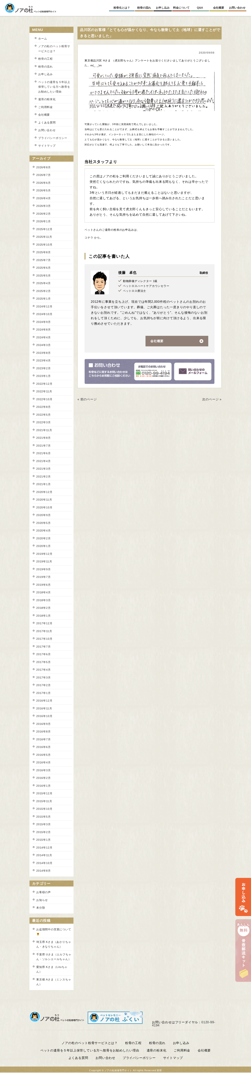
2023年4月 (43, 360)
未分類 (40, 907)
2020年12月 (44, 492)
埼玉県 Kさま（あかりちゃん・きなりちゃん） (53, 944)
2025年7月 (43, 260)
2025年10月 (44, 244)
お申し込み (45, 74)
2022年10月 (44, 399)
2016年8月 (43, 731)
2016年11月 (44, 708)
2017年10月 (44, 638)
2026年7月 (43, 175)
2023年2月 (43, 368)
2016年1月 (43, 785)
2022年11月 (44, 391)
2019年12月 (44, 553)
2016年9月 (43, 723)
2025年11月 (44, 236)
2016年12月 (44, 700)
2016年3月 (43, 770)
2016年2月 (43, 777)
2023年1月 (43, 375)
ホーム (42, 38)
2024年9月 (43, 321)
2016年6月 (43, 747)
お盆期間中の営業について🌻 (53, 932)
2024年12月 (44, 306)
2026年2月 (43, 213)
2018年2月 (43, 607)
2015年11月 (44, 801)
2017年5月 (43, 662)
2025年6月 (43, 267)
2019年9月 (43, 569)
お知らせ (42, 900)
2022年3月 (43, 422)
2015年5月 (43, 816)
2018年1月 (43, 615)
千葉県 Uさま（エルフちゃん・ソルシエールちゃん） (53, 957)
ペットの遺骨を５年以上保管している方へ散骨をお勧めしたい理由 (54, 86)
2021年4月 (43, 461)
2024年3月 (43, 345)
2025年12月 (44, 229)
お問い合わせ (47, 130)
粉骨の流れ (45, 66)
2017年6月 (43, 654)
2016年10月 (44, 716)
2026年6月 (43, 182)
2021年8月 (43, 437)
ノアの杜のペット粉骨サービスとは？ (54, 49)
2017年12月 (44, 623)
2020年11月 (44, 499)
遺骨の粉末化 (47, 99)
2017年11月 (44, 631)
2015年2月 (43, 832)
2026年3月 (43, 205)
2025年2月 (43, 291)
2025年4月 (43, 283)
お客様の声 (43, 892)
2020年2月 (43, 538)
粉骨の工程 (45, 58)
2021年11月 (44, 430)
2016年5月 (43, 754)
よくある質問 (47, 122)
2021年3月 (43, 468)
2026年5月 (43, 190)
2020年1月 (43, 546)
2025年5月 (43, 275)
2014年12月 (44, 847)
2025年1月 (43, 298)
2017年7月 (43, 646)
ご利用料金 (45, 107)
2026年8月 (43, 167)
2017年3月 (43, 677)
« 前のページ (87, 399)
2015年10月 (44, 808)
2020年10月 (44, 507)
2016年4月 (43, 762)
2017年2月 (43, 685)
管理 (159, 1070)
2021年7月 (43, 445)
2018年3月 (43, 600)
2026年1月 (43, 221)
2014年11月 (44, 855)
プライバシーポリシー (52, 138)
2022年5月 (43, 414)
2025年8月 (43, 252)
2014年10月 (44, 863)
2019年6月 (43, 584)
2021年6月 (43, 453)
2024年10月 (44, 314)
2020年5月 (43, 522)
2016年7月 (43, 739)
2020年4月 (43, 530)
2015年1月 (43, 839)
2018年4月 (43, 592)
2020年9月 (43, 515)
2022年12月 (44, 383)
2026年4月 (43, 198)
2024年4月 (43, 337)
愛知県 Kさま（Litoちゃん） (51, 969)
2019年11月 (44, 561)
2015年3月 (43, 824)
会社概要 (157, 341)
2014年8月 (43, 870)
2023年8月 (43, 352)
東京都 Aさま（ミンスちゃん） (53, 982)
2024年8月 (43, 329)
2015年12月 (44, 793)
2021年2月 (43, 476)
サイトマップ (47, 145)
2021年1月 (43, 484)
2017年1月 (43, 693)
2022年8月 (43, 406)
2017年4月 (43, 669)
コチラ (89, 237)
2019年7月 (43, 576)
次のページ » (212, 399)
